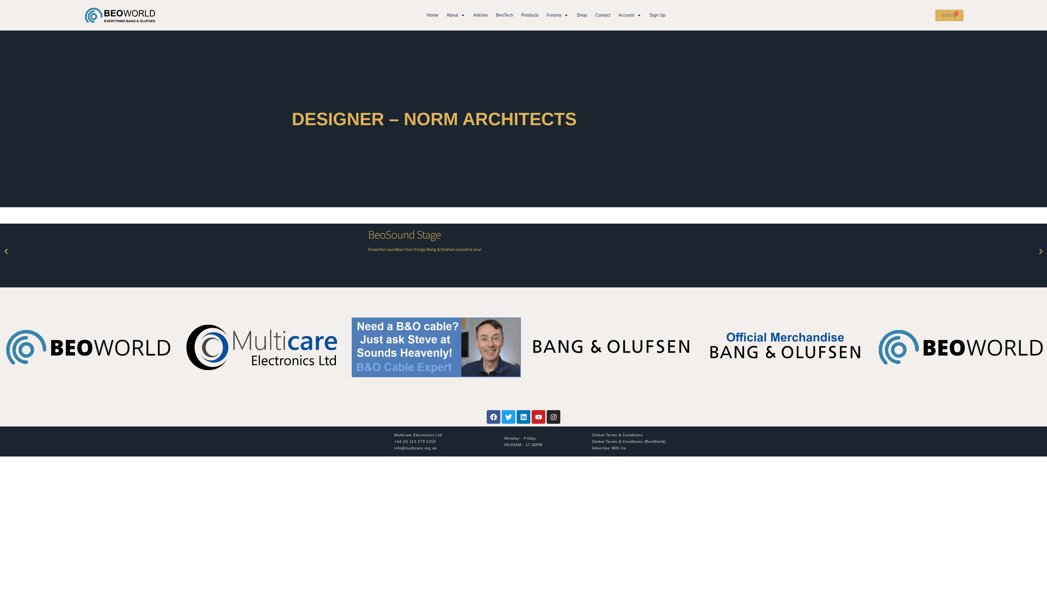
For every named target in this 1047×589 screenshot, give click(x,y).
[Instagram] (553, 417)
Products (529, 15)
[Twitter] (508, 417)
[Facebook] (493, 417)
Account (626, 15)
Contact (602, 15)
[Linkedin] (523, 417)
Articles (480, 15)
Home (432, 15)
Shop (582, 15)
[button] (6, 251)
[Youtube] (538, 417)
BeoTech (504, 15)
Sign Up (657, 15)
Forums (554, 15)
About (452, 15)
